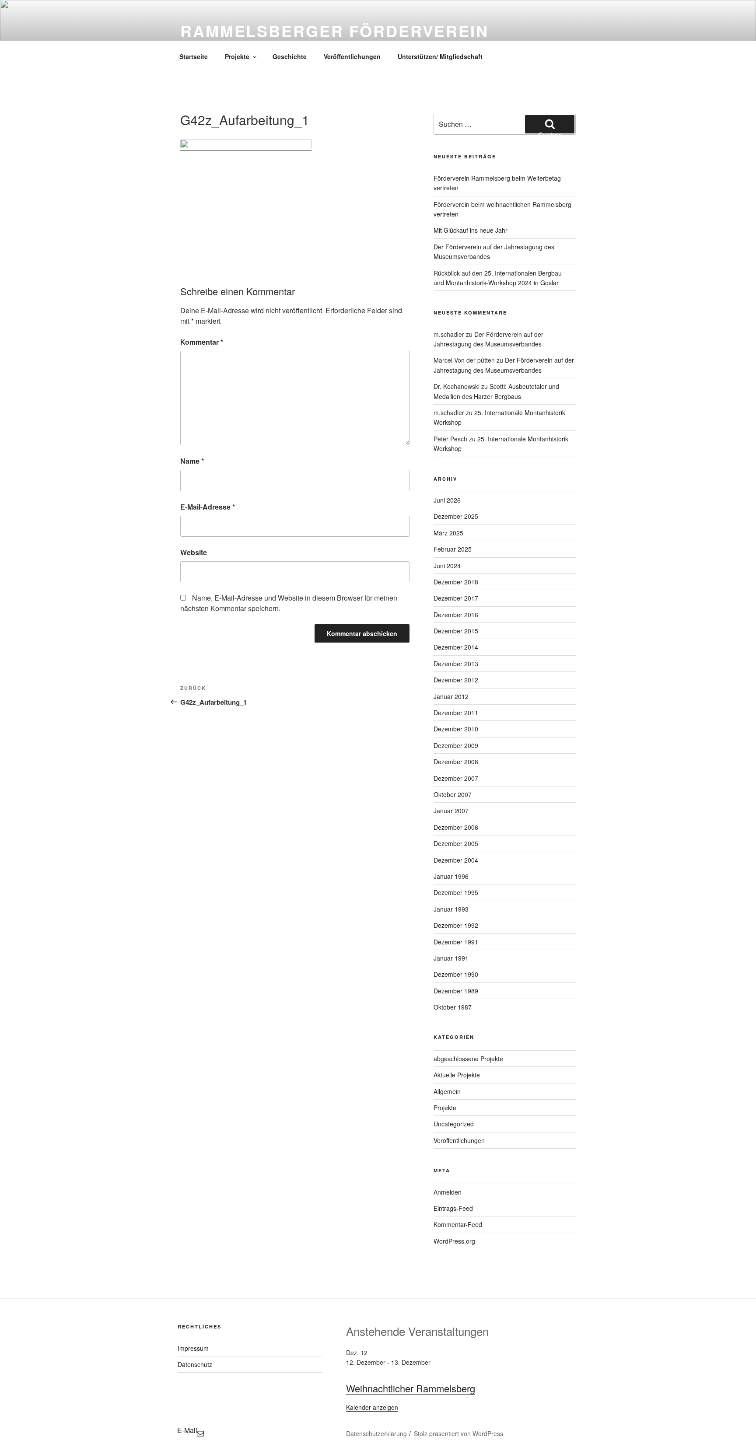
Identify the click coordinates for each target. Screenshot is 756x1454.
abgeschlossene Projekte (468, 1058)
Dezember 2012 (456, 679)
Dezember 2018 (456, 581)
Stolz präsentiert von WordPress (458, 1433)
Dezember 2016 (456, 614)
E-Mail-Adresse (207, 507)
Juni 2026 (447, 500)
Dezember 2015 (456, 630)
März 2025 (448, 532)
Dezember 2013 (456, 663)
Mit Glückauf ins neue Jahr (471, 230)
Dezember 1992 (456, 925)
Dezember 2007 (456, 778)
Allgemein (447, 1091)
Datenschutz (195, 1364)
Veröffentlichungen (352, 56)
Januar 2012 (451, 696)
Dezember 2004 (456, 860)
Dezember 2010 (456, 728)
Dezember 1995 (456, 892)
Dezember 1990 (456, 974)
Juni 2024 (447, 565)
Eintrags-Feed (453, 1208)
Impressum (193, 1348)
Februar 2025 (453, 549)
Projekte (237, 56)
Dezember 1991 (456, 941)
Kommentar (201, 342)
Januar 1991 (451, 958)
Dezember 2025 (456, 516)
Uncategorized (454, 1123)
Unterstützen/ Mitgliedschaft (440, 56)
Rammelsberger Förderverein (334, 30)
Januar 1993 (451, 909)
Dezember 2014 (456, 647)
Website (193, 552)
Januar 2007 (451, 810)
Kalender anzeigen (372, 1407)
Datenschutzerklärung (376, 1433)
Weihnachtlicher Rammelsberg (410, 1388)
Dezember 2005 (456, 843)
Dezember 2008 (456, 761)
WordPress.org (454, 1241)
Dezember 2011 (456, 712)
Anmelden (448, 1192)
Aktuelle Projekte (457, 1074)
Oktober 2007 (453, 794)
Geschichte (290, 56)
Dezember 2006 (456, 827)
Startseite (193, 56)
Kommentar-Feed (458, 1224)
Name (192, 461)
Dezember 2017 (456, 598)
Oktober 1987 (453, 1007)
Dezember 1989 (456, 990)
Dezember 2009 (456, 745)
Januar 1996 (451, 876)
